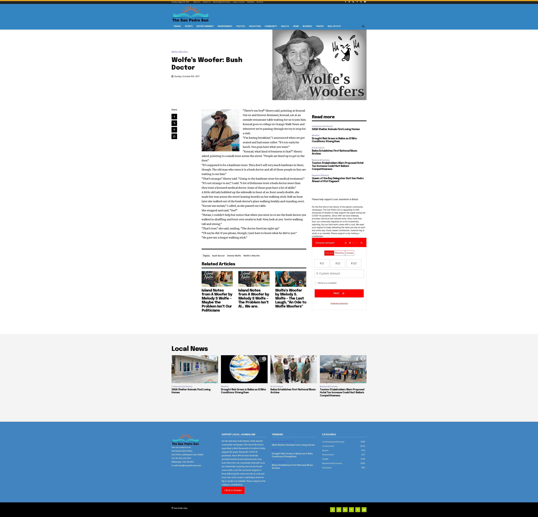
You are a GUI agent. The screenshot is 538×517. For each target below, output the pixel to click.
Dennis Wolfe (234, 255)
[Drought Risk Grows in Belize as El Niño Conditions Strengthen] (244, 369)
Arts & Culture (318, 148)
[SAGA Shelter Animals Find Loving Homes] (194, 369)
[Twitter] (361, 2)
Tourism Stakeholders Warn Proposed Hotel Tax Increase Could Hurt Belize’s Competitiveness (337, 166)
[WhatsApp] (174, 136)
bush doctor (218, 255)
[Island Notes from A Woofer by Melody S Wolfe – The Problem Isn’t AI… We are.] (254, 279)
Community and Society (322, 126)
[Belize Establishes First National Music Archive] (293, 369)
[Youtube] (365, 2)
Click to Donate (233, 490)
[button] (363, 26)
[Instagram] (349, 2)
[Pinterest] (357, 2)
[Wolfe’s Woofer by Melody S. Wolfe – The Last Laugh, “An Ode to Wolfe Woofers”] (290, 279)
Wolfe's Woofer (252, 255)
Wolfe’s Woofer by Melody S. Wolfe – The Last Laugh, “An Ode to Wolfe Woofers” (290, 298)
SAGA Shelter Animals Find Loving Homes (336, 129)
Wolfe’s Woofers (179, 52)
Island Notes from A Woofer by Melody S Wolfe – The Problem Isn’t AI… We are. (253, 298)
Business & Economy (321, 160)
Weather (315, 135)
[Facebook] (345, 2)
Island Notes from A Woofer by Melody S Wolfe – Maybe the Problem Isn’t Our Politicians (217, 300)
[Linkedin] (353, 2)
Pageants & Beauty (320, 175)
